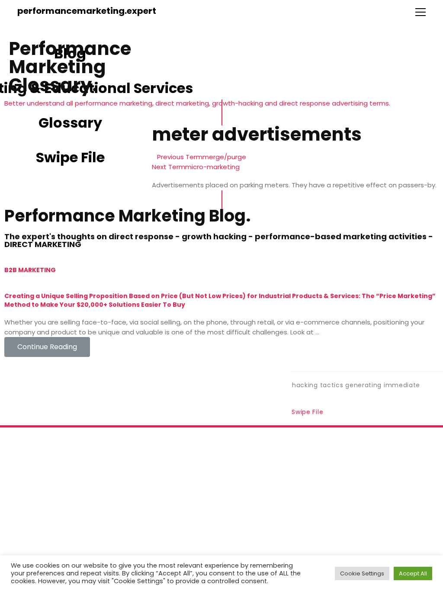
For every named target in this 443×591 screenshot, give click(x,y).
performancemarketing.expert (86, 11)
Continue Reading (47, 347)
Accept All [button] (413, 579)
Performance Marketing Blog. (127, 215)
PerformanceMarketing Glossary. (70, 67)
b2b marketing (30, 270)
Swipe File (307, 412)
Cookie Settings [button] (362, 579)
